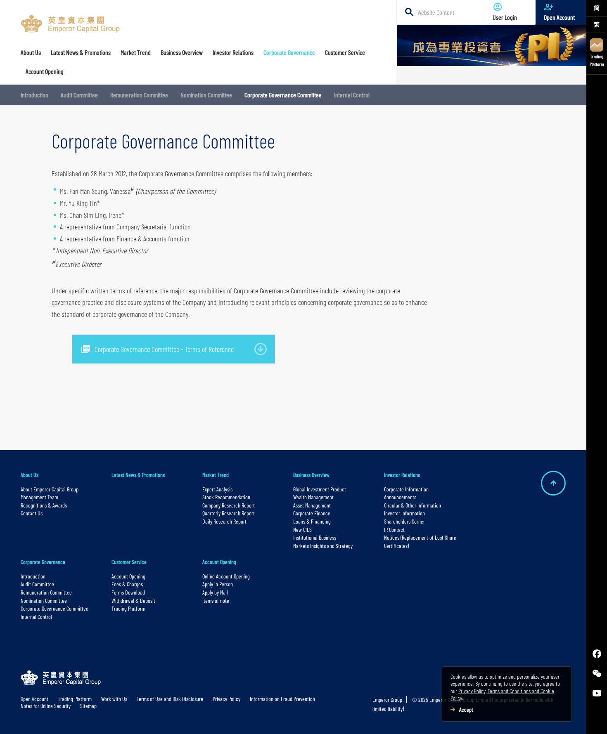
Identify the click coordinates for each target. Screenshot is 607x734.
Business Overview (311, 474)
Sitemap (88, 705)
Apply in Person (217, 584)
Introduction (34, 95)
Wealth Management (313, 496)
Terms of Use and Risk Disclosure (170, 698)
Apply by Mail (215, 592)
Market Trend (215, 474)
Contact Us (32, 513)
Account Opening (128, 576)
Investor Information (404, 513)
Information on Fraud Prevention (282, 698)
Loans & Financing (312, 521)
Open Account (559, 17)
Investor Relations (402, 474)
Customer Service (129, 561)
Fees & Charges (127, 584)
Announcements (400, 496)
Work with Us (114, 698)
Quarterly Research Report (228, 513)
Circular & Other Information (412, 505)
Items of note (215, 600)
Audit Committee (79, 95)
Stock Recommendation (226, 496)
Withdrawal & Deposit (133, 600)
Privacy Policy (226, 698)
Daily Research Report (224, 521)
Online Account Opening (226, 576)
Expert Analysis (217, 489)
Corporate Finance (311, 513)
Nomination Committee (206, 95)
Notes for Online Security (46, 705)
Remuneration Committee (139, 95)
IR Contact (394, 529)
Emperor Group (387, 699)
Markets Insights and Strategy (323, 545)
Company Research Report (228, 505)
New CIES (302, 529)
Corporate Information (406, 489)
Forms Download (128, 592)
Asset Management (312, 505)
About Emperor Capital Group (50, 489)
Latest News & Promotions (138, 474)
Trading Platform (597, 60)
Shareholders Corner (404, 521)
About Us (29, 474)
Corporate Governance (43, 561)
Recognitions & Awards (44, 505)
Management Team (39, 496)
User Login (505, 17)
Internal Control (352, 95)
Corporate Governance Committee (283, 95)
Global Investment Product (319, 489)
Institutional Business (314, 537)
